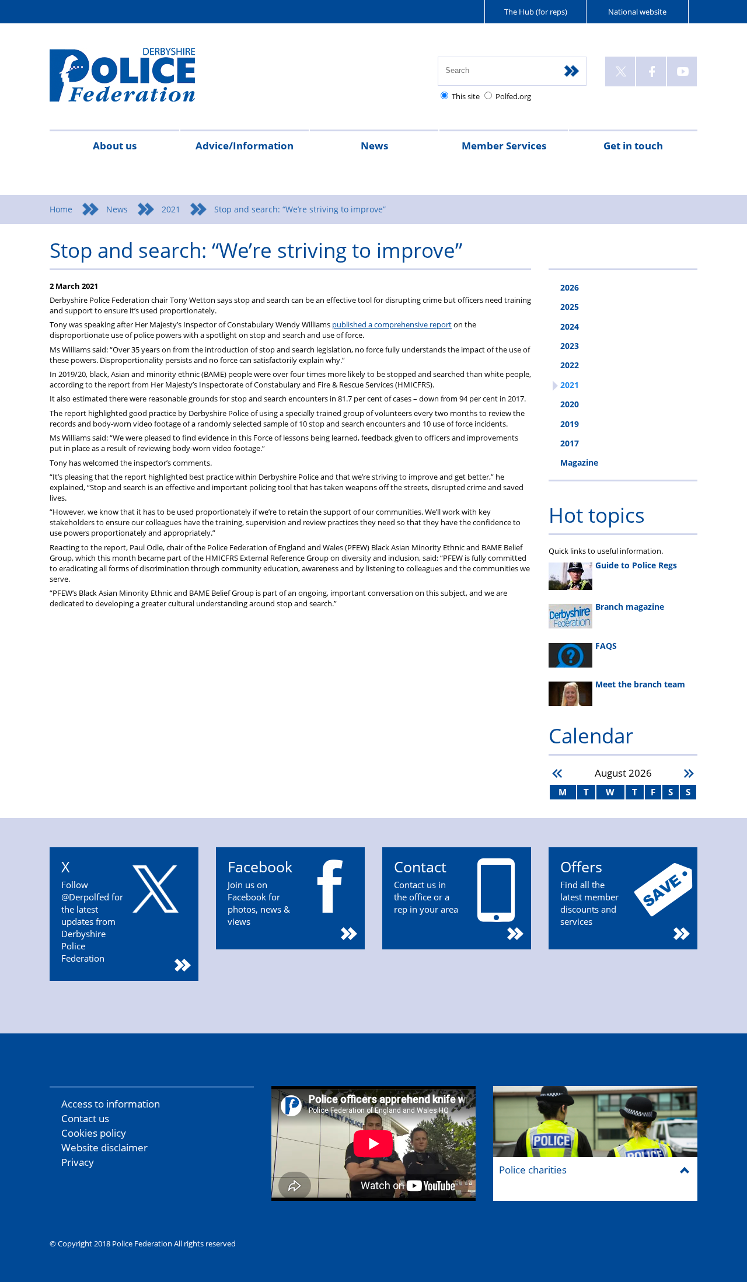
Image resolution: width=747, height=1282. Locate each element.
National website (637, 11)
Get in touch (633, 145)
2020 (569, 404)
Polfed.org (513, 96)
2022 (569, 365)
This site (466, 96)
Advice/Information (245, 145)
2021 (171, 209)
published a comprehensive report (392, 324)
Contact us (85, 1118)
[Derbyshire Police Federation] (139, 80)
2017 (569, 443)
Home (61, 209)
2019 (569, 423)
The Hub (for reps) (535, 11)
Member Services (504, 145)
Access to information (110, 1103)
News (374, 145)
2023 (569, 345)
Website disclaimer (104, 1147)
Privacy (77, 1162)
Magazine (579, 462)
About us (115, 145)
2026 (569, 287)
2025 (569, 306)
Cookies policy (93, 1133)
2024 (569, 326)
